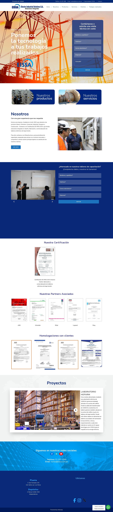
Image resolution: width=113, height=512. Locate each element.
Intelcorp (60, 510)
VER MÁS (16, 147)
